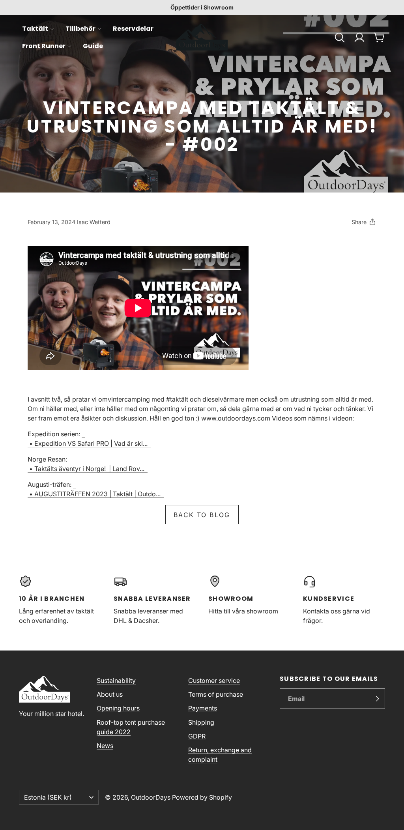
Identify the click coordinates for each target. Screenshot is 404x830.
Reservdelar (133, 28)
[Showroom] (249, 600)
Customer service (214, 680)
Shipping (201, 722)
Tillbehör (80, 28)
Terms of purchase (215, 694)
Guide (93, 45)
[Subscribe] (377, 698)
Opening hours (118, 708)
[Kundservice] (344, 600)
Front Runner (43, 45)
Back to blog (202, 515)
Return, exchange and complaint (220, 754)
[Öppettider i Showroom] (202, 7)
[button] (340, 37)
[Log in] (359, 37)
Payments (202, 708)
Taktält (35, 28)
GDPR (197, 736)
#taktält (177, 399)
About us (110, 694)
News (105, 746)
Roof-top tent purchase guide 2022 (131, 727)
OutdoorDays (150, 797)
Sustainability (116, 680)
